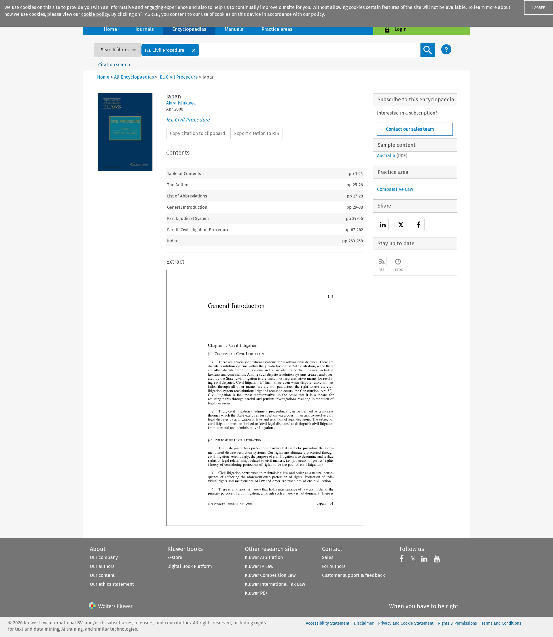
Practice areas (277, 29)
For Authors (333, 566)
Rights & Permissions (457, 623)
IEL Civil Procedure (188, 120)
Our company (104, 557)
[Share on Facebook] (419, 225)
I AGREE (538, 7)
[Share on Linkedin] (383, 225)
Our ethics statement (112, 584)
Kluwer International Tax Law (275, 584)
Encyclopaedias (189, 29)
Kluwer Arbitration (264, 557)
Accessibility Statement (327, 623)
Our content (102, 575)
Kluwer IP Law (259, 566)
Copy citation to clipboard (197, 133)
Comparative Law (395, 189)
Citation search (114, 64)
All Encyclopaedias (134, 77)
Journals (144, 29)
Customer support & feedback (353, 575)
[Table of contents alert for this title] (398, 261)
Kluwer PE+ (256, 593)
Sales (327, 557)
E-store (174, 557)
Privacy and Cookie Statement (405, 623)
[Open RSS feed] (382, 261)
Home (110, 29)
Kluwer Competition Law (270, 575)
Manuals (234, 29)
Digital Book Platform (189, 566)
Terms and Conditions (501, 623)
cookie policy (95, 14)
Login (401, 29)
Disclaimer (364, 623)
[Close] (194, 49)
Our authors (102, 566)
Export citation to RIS (256, 133)
